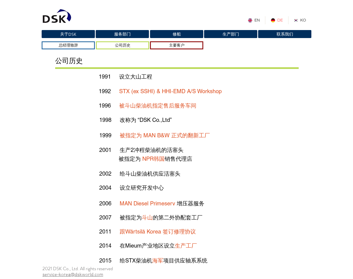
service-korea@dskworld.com (72, 275)
